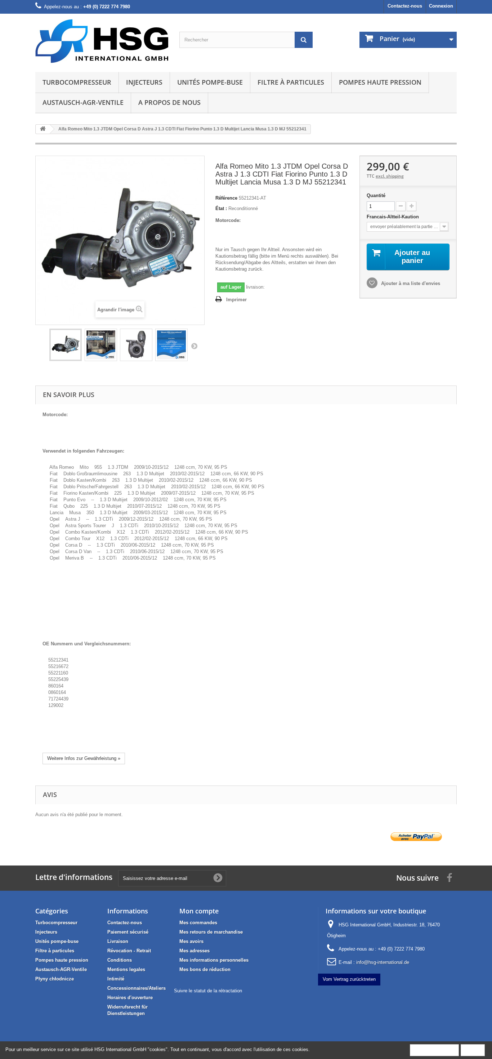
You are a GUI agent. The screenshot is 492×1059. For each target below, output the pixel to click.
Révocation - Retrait (129, 950)
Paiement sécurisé (127, 932)
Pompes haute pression (380, 82)
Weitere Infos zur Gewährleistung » (83, 758)
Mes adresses (194, 950)
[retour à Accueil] (43, 129)
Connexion (441, 6)
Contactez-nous (405, 6)
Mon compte (199, 911)
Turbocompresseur (77, 82)
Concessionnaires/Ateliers (136, 988)
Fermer (472, 1050)
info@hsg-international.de (382, 962)
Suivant (194, 346)
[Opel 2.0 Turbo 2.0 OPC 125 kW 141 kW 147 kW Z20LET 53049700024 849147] (65, 345)
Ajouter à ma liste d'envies (410, 283)
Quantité (376, 195)
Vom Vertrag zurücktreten (349, 979)
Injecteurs (144, 82)
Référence (226, 198)
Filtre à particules (291, 82)
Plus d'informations (434, 1050)
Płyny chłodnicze (54, 979)
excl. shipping (390, 176)
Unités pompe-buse (210, 82)
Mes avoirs (191, 941)
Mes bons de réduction (205, 969)
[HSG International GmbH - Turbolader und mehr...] (102, 41)
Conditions (119, 960)
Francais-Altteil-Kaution (393, 216)
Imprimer (236, 299)
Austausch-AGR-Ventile (83, 102)
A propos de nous (169, 102)
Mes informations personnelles (214, 960)
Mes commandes (198, 922)
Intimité (115, 979)
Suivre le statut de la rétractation (208, 990)
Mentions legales (126, 969)
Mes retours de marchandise (211, 932)
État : (221, 208)
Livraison (117, 941)
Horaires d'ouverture (130, 997)
